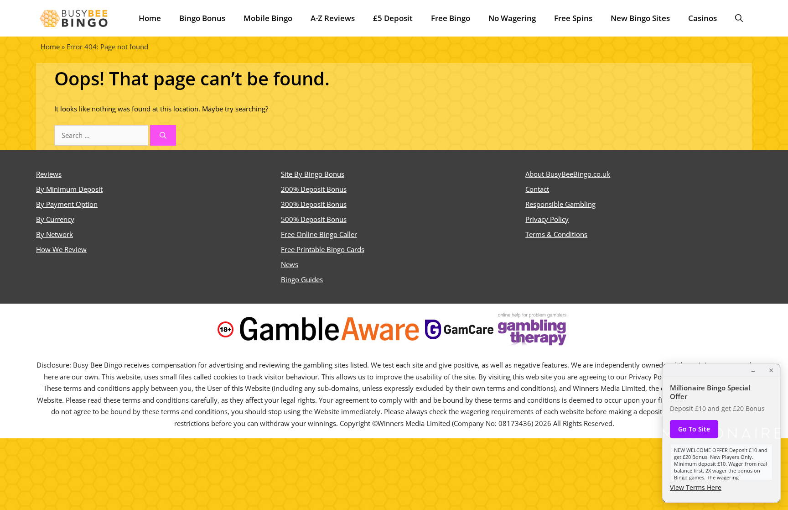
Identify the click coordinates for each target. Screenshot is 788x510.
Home (150, 18)
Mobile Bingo (268, 18)
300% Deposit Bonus (314, 204)
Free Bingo (450, 18)
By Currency (55, 219)
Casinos (702, 18)
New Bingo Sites (640, 18)
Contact (537, 189)
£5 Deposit (393, 18)
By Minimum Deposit (69, 189)
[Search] (163, 135)
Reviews (49, 174)
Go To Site (694, 429)
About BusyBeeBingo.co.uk (567, 174)
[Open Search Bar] (739, 18)
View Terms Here (695, 487)
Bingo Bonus (202, 18)
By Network (54, 234)
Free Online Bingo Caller (319, 234)
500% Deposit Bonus (314, 219)
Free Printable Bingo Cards (322, 249)
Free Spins (573, 18)
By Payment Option (67, 204)
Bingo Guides (302, 279)
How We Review (61, 249)
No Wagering (512, 18)
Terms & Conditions (556, 234)
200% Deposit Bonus (314, 189)
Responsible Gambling (560, 204)
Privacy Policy (547, 219)
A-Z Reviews (333, 18)
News (289, 264)
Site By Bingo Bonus (312, 174)
